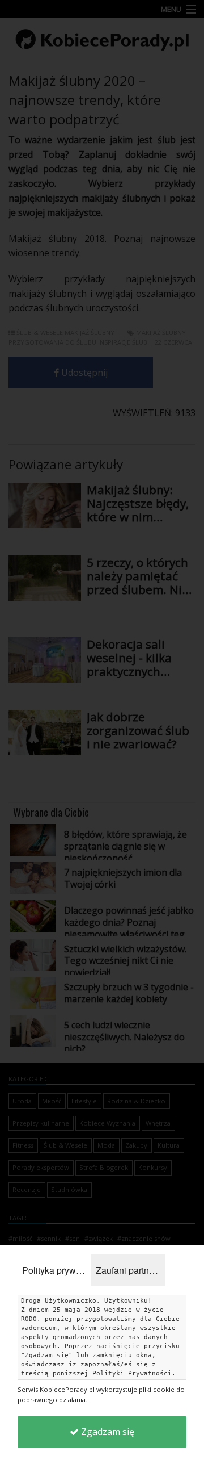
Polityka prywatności (56, 1270)
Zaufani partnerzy (130, 1270)
